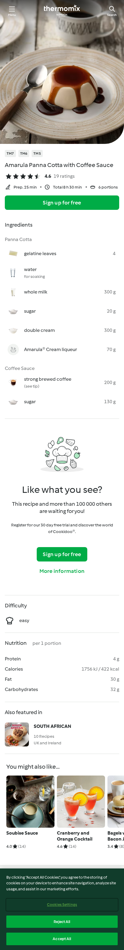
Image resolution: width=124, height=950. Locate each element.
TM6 (24, 153)
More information (62, 571)
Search (112, 15)
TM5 (37, 153)
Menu (12, 15)
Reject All (62, 921)
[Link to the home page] (62, 11)
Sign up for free (62, 202)
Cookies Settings (62, 904)
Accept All (62, 939)
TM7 (10, 153)
